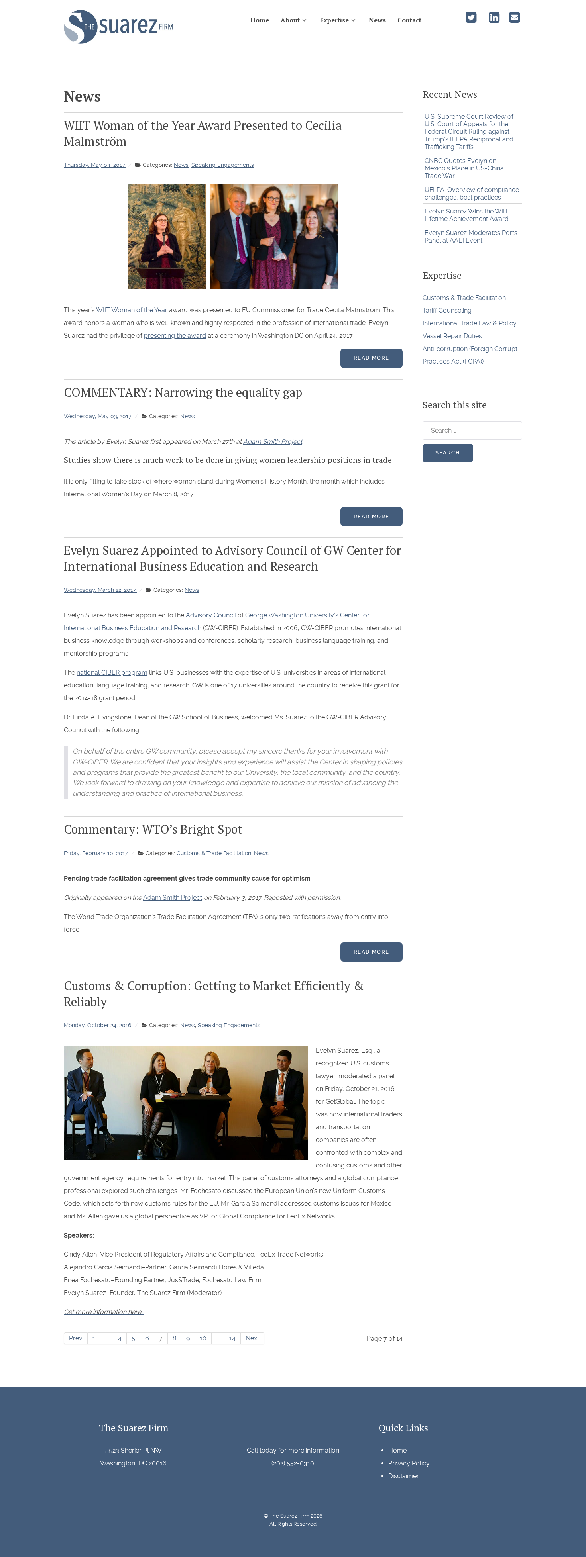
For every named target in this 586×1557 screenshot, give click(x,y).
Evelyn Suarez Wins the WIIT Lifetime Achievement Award (467, 215)
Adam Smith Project (272, 441)
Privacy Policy (409, 1463)
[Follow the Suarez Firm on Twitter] (471, 20)
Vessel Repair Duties (452, 336)
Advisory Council (211, 615)
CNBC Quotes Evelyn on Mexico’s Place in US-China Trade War (464, 168)
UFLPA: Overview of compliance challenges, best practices (472, 193)
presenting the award (175, 335)
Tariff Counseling (447, 310)
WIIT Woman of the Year (131, 310)
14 (232, 1338)
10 (203, 1338)
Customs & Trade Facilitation (464, 298)
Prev (76, 1338)
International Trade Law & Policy (470, 323)
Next (252, 1338)
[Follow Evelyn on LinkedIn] (494, 20)
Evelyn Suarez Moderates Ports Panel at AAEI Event (471, 236)
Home (397, 1450)
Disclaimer (403, 1476)
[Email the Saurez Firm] (514, 20)
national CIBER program (112, 672)
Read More (371, 358)
